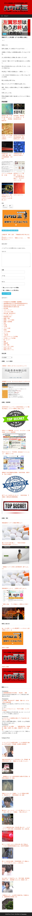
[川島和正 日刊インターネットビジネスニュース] (15, 373)
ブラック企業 (7, 328)
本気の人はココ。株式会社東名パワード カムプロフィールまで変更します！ (7, 197)
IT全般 (5, 325)
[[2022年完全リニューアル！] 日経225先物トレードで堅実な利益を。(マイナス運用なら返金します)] (15, 419)
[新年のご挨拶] (14, 656)
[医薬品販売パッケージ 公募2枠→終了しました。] (13, 595)
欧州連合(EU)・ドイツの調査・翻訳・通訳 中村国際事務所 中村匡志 (7, 156)
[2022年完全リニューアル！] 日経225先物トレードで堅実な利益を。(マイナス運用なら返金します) (15, 407)
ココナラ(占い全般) (8, 311)
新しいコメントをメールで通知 (11, 287)
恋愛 (5, 341)
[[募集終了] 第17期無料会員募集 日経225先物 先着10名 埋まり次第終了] (15, 484)
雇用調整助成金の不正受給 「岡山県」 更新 (15, 692)
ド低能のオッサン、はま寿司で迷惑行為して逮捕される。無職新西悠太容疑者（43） (15, 896)
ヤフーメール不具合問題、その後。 (7, 174)
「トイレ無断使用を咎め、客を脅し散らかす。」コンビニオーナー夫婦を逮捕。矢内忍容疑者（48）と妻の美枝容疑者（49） (16, 828)
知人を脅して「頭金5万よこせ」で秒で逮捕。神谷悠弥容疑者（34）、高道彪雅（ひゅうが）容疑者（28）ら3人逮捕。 (16, 879)
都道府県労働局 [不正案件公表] (11, 306)
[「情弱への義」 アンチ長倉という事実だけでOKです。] (13, 613)
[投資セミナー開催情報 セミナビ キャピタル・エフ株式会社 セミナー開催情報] (14, 441)
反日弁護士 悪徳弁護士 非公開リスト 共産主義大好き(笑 (19, 117)
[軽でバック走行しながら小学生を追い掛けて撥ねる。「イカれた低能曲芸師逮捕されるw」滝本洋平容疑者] (7, 853)
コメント (4, 251)
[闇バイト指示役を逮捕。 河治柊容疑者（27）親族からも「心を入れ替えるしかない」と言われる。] (7, 870)
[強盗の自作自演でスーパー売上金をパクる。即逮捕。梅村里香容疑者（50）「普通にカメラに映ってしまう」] (7, 768)
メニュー (6, 15)
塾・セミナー (7, 339)
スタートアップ (7, 310)
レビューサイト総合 (9, 346)
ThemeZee (23, 914)
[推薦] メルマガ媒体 (9, 320)
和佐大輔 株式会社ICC (10, 313)
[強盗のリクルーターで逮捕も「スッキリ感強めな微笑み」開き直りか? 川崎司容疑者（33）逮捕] (7, 802)
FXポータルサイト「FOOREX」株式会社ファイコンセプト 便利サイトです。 (15, 452)
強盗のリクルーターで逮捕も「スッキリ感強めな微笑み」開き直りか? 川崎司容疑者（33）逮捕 (15, 794)
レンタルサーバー (8, 315)
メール (3, 275)
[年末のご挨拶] (14, 675)
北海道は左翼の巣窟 (14, 230)
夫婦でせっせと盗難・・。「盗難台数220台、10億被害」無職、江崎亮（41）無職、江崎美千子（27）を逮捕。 (16, 728)
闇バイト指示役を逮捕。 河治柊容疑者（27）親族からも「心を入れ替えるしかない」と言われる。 (15, 862)
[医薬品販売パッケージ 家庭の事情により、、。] (15, 532)
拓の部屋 (6, 308)
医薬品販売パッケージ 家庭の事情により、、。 (14, 522)
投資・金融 (6, 344)
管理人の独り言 (7, 348)
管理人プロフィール (9, 349)
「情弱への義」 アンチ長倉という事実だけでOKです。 (15, 605)
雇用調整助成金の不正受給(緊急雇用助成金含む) (16, 303)
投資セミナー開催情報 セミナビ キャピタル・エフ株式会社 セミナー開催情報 (16, 431)
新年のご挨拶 (6, 647)
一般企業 (6, 334)
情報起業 (6, 343)
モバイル (6, 333)
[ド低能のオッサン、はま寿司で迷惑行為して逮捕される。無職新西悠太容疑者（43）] (7, 903)
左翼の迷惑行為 (5, 230)
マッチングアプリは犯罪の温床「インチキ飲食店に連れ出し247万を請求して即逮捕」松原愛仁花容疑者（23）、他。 (16, 743)
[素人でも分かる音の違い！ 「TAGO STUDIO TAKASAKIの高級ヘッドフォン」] (15, 555)
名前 (3, 269)
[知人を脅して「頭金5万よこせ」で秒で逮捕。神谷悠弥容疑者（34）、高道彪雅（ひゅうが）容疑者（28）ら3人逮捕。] (7, 886)
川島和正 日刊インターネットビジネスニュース (14, 365)
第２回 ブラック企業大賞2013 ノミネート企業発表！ (7, 137)
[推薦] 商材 (7, 318)
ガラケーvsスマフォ (19, 194)
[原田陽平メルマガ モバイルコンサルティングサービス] (15, 390)
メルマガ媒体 (7, 331)
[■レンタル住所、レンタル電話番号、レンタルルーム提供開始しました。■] (12, 638)
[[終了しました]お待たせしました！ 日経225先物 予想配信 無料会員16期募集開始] (15, 506)
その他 (4, 34)
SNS (5, 323)
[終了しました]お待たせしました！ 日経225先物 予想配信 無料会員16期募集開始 (15, 496)
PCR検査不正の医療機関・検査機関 (13, 301)
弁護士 (5, 329)
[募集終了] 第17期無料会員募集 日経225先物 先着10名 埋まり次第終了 (15, 473)
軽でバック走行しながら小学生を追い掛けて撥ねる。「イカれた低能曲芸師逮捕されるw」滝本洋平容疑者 (15, 845)
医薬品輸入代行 (7, 316)
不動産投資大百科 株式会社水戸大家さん (19, 154)
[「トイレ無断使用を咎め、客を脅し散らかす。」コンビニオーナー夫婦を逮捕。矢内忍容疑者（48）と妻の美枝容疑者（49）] (7, 836)
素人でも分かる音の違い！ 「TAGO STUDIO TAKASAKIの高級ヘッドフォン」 (13, 543)
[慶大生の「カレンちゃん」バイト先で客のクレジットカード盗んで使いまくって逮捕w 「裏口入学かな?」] (7, 819)
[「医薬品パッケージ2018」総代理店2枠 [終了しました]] (15, 578)
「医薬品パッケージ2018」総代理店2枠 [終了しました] (15, 567)
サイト (3, 281)
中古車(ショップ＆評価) (9, 338)
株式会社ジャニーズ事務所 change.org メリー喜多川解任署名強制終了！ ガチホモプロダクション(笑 (19, 177)
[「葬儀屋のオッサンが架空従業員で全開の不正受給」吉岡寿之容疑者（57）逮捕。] (7, 785)
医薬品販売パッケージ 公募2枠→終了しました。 (14, 588)
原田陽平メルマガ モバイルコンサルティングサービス (16, 381)
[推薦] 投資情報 (8, 321)
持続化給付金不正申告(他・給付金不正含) (14, 305)
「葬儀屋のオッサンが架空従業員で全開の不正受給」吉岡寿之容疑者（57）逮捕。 (16, 777)
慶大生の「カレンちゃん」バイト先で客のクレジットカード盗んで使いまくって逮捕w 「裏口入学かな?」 (16, 811)
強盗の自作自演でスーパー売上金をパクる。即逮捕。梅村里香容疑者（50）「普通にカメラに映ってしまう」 (16, 760)
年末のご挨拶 (5, 666)
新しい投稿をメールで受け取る (11, 290)
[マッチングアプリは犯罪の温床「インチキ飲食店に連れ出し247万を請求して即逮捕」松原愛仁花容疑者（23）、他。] (7, 751)
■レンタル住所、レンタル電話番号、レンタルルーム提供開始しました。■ (15, 629)
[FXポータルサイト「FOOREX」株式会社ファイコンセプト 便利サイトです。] (13, 462)
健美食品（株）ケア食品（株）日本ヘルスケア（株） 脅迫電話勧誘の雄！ (7, 118)
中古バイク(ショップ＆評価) (11, 336)
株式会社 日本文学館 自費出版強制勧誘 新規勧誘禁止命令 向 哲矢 (19, 137)
